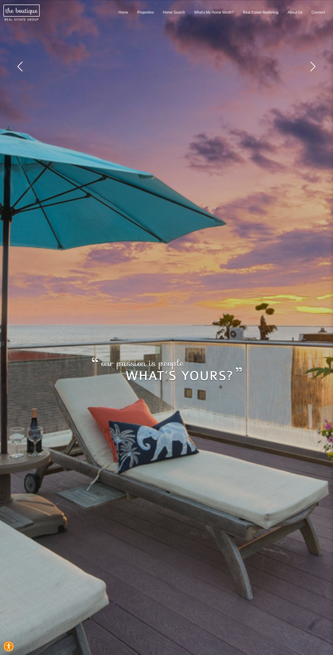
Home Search (174, 12)
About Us (294, 12)
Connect (318, 12)
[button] (313, 67)
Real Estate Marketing (260, 12)
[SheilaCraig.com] (21, 12)
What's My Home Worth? (214, 12)
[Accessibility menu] (8, 646)
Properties (145, 12)
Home (123, 12)
